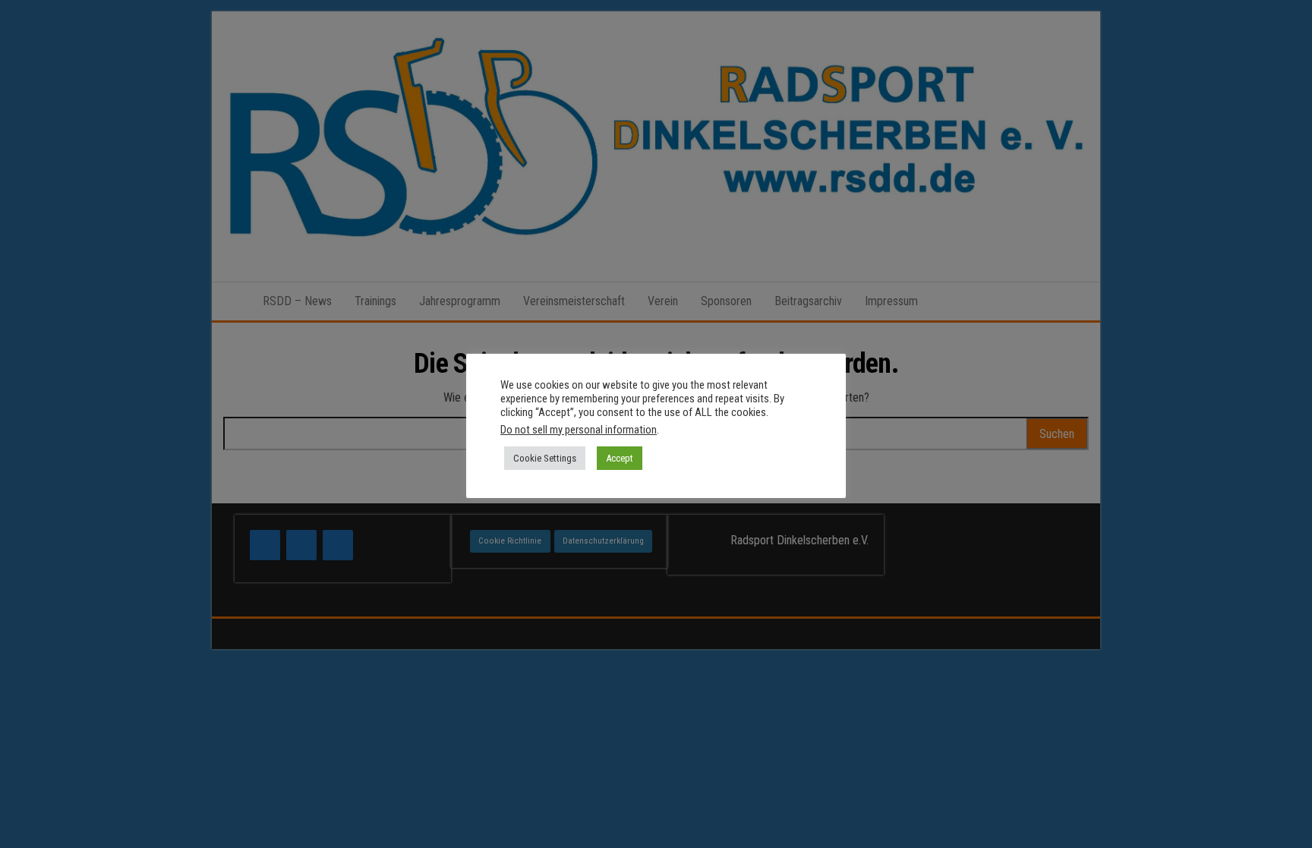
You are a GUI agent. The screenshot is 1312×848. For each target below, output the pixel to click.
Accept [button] (619, 458)
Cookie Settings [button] (544, 458)
